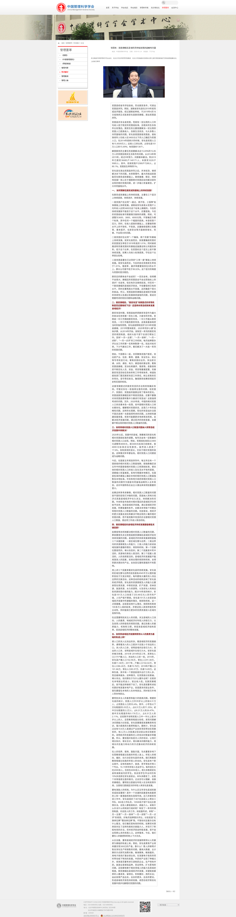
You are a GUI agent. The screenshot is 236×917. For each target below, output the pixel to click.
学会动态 (124, 8)
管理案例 (64, 76)
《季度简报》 (66, 64)
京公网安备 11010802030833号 (114, 916)
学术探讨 (64, 72)
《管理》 (64, 55)
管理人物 (64, 80)
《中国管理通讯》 (68, 59)
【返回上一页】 (170, 891)
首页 (107, 8)
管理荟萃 (165, 8)
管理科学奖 (144, 8)
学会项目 (134, 8)
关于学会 (115, 8)
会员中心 (174, 8)
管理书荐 (64, 68)
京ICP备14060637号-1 (91, 916)
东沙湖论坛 (155, 8)
